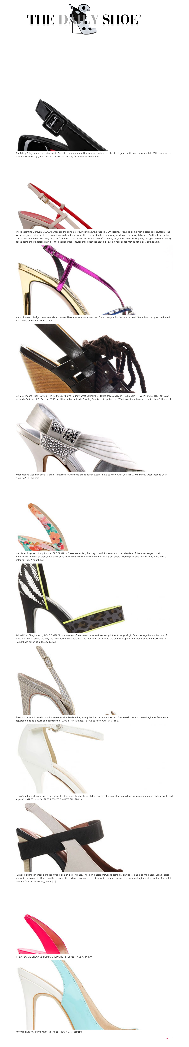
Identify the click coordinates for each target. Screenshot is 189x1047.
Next (169, 1038)
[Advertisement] (94, 60)
